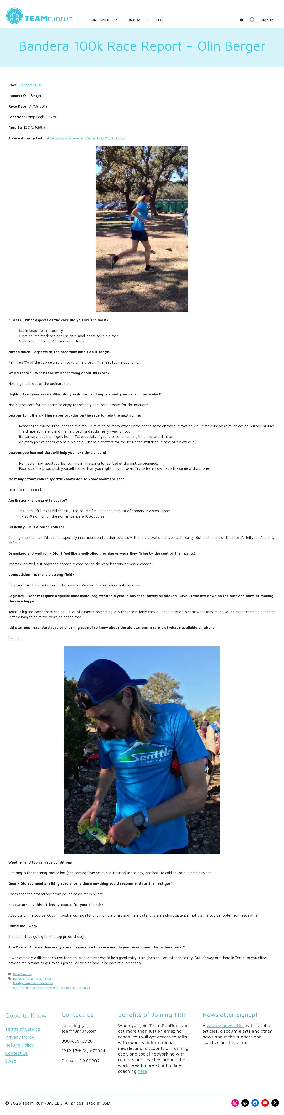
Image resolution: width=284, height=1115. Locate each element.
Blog (158, 20)
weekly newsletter (225, 1025)
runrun (49, 18)
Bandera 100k (30, 85)
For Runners (102, 20)
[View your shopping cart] (241, 20)
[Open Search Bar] (252, 20)
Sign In (267, 19)
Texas (47, 978)
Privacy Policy (19, 1037)
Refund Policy (19, 1045)
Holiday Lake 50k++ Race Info (33, 983)
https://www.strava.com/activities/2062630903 (85, 138)
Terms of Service (22, 1029)
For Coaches (137, 20)
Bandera (18, 978)
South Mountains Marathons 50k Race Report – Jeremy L (52, 987)
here (142, 1071)
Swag (10, 1061)
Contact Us (16, 1053)
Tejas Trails (33, 978)
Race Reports (22, 974)
